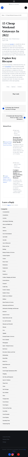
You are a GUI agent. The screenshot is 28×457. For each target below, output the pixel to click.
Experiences (5, 274)
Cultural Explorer (6, 255)
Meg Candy (6, 38)
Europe (4, 271)
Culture (4, 258)
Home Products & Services (8, 302)
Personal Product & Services (8, 336)
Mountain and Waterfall (8, 324)
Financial (4, 283)
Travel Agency (5, 404)
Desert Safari (5, 261)
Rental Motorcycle (6, 364)
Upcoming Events (6, 420)
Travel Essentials (6, 414)
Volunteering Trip (6, 423)
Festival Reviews (6, 280)
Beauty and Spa (6, 246)
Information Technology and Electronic (10, 308)
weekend (19, 86)
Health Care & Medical (7, 295)
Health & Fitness (6, 292)
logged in (9, 205)
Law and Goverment (7, 320)
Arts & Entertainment (7, 233)
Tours (4, 395)
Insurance (5, 311)
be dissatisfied (8, 66)
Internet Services (6, 314)
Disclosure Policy (6, 439)
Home (3, 15)
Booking (4, 249)
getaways (13, 86)
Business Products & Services (8, 252)
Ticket (4, 386)
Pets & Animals (6, 339)
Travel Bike (5, 411)
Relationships (5, 355)
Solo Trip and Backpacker (8, 376)
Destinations (5, 264)
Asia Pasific (5, 236)
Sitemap (4, 441)
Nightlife (4, 333)
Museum (4, 327)
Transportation (6, 398)
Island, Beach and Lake (7, 317)
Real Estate (5, 348)
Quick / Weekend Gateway (14, 38)
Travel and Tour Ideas (7, 408)
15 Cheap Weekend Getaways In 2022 (13, 15)
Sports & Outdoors (6, 380)
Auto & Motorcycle (6, 243)
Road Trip (5, 367)
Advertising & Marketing (8, 221)
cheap (8, 86)
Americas (4, 230)
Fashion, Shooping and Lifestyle (9, 277)
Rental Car (5, 361)
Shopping (5, 373)
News (4, 330)
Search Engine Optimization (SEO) (10, 370)
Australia (4, 240)
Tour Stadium (5, 392)
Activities (4, 218)
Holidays (4, 299)
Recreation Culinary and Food (9, 352)
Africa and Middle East (7, 224)
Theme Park (5, 383)
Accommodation (6, 211)
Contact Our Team (6, 436)
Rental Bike (5, 358)
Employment (5, 267)
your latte (12, 44)
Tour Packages (6, 389)
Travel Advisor (6, 401)
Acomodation (5, 215)
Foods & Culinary (6, 289)
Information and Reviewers (8, 305)
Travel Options (6, 417)
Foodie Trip (5, 286)
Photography (5, 342)
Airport (4, 227)
